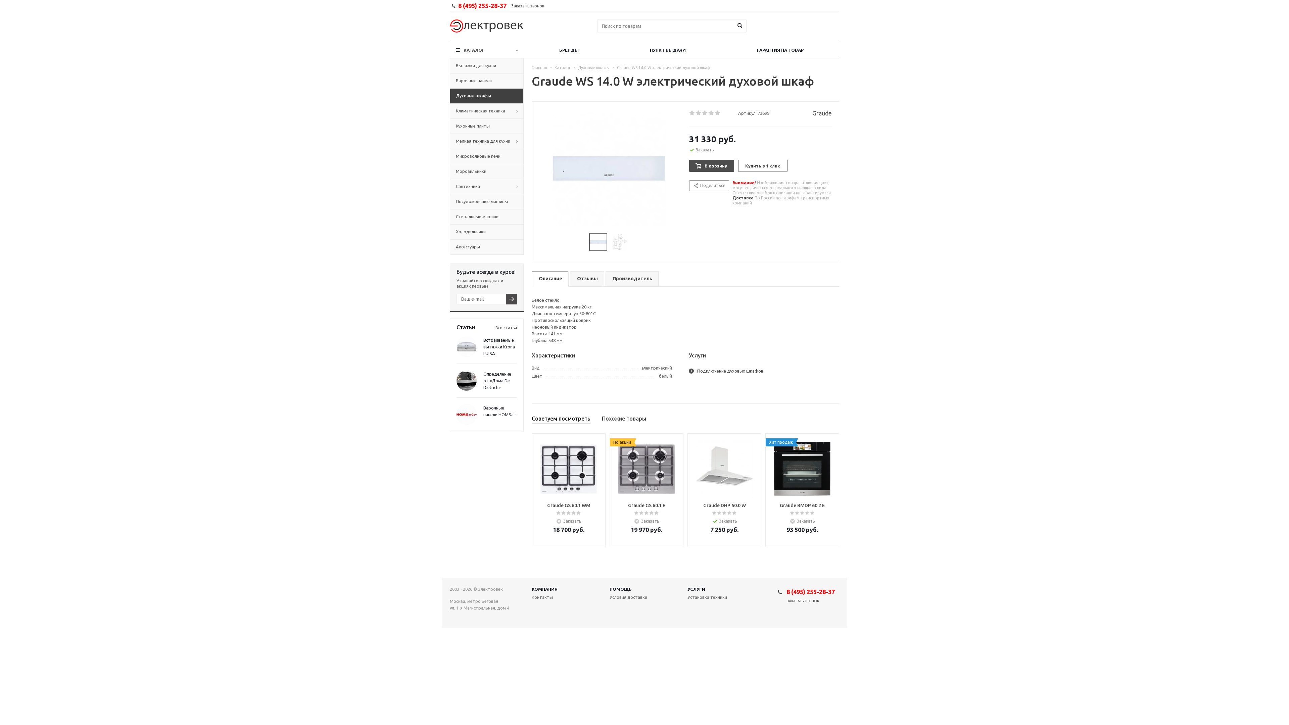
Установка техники (707, 597)
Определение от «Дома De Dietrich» (497, 381)
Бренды (569, 50)
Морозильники (471, 171)
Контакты (542, 597)
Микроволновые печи (478, 156)
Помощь (621, 589)
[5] (718, 113)
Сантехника (468, 186)
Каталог (474, 50)
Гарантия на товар (780, 50)
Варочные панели (474, 80)
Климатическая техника (480, 110)
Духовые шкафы (473, 95)
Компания (545, 589)
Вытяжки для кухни (476, 65)
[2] (699, 113)
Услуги (696, 589)
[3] (705, 113)
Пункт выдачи (668, 50)
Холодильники (471, 231)
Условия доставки (628, 597)
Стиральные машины (477, 216)
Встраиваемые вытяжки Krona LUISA (499, 347)
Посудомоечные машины (482, 201)
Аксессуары (468, 246)
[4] (711, 113)
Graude (822, 113)
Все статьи (506, 328)
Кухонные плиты (473, 126)
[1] (692, 113)
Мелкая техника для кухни (483, 141)
